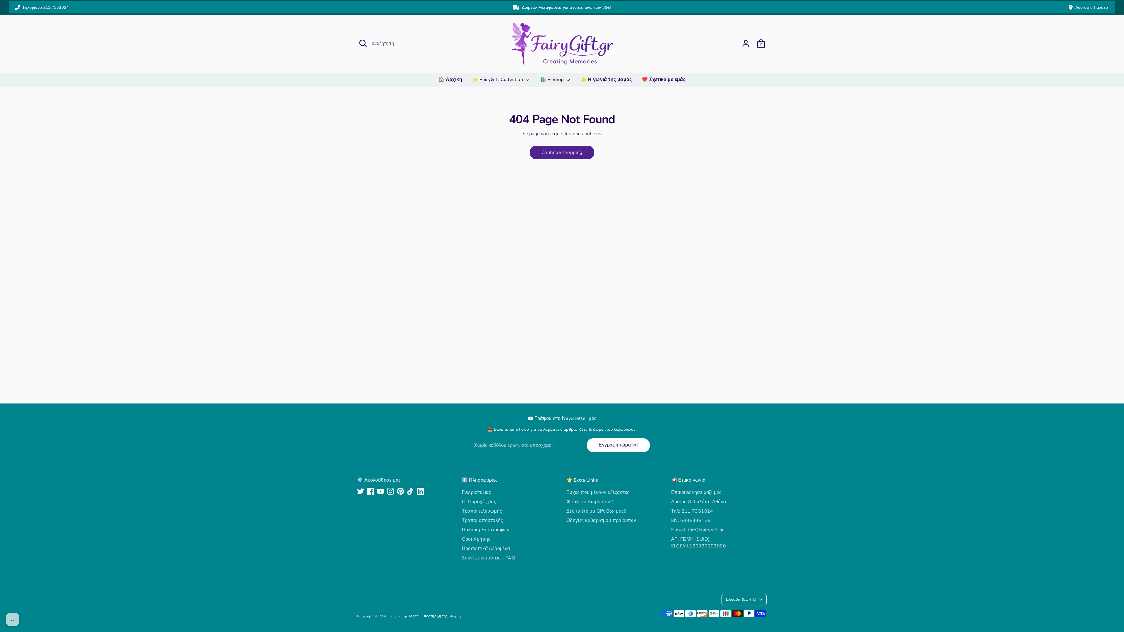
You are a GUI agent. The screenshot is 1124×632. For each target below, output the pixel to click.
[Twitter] (360, 491)
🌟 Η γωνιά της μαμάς (606, 79)
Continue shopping (562, 152)
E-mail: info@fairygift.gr (697, 530)
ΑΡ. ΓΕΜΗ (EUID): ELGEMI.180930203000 (698, 542)
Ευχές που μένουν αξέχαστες (597, 492)
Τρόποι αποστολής (482, 520)
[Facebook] (370, 491)
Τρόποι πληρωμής (482, 511)
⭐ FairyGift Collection (498, 79)
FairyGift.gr (397, 616)
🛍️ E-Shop (552, 79)
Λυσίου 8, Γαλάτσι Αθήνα (698, 502)
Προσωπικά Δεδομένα (486, 548)
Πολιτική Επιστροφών (486, 530)
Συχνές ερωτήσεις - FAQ (488, 558)
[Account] (746, 43)
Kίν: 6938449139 (691, 520)
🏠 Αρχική (450, 79)
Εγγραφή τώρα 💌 (618, 445)
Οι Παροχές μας (479, 502)
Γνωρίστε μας (476, 492)
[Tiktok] (410, 491)
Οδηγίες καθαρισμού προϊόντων (601, 520)
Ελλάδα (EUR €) (741, 599)
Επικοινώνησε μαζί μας (696, 492)
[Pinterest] (400, 491)
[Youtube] (380, 491)
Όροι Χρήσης (476, 539)
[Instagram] (390, 491)
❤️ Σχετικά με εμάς (664, 79)
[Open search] (363, 43)
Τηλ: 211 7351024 (692, 511)
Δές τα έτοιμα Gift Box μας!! (596, 511)
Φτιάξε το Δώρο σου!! (589, 502)
